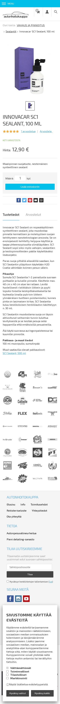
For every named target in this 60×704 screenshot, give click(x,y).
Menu (11, 3)
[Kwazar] (22, 443)
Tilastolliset (18, 674)
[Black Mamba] (22, 391)
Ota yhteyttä (14, 516)
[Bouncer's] (37, 387)
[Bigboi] (52, 374)
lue (50, 581)
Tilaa (30, 574)
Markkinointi (18, 678)
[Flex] (22, 417)
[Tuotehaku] (55, 11)
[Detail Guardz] (52, 404)
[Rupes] (7, 469)
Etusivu (11, 504)
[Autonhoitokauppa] (15, 14)
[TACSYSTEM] (52, 469)
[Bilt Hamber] (7, 391)
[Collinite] (22, 404)
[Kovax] (52, 430)
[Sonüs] (37, 469)
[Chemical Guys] (7, 404)
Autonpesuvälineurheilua (21, 533)
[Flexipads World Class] (37, 417)
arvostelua (28, 131)
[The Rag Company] (22, 481)
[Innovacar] (37, 430)
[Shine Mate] (22, 467)
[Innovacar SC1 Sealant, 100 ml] (29, 70)
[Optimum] (22, 456)
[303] (7, 378)
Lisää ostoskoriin (30, 186)
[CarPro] (52, 387)
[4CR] (22, 378)
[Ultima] (37, 482)
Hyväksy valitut (18, 693)
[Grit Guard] (7, 430)
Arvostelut (33, 214)
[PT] (52, 456)
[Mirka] (52, 443)
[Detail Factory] (37, 404)
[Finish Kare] (7, 417)
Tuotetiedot (11, 214)
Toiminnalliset (19, 671)
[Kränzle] (7, 443)
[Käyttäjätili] (47, 11)
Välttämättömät (20, 667)
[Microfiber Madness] (37, 443)
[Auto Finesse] (37, 378)
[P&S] (37, 456)
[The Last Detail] (7, 482)
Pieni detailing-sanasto (20, 539)
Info (22, 504)
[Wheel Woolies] (52, 482)
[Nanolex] (7, 456)
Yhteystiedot (39, 510)
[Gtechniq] (22, 430)
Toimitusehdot (39, 504)
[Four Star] (52, 417)
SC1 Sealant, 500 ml (14, 353)
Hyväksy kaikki (42, 693)
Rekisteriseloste (16, 510)
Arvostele (46, 131)
